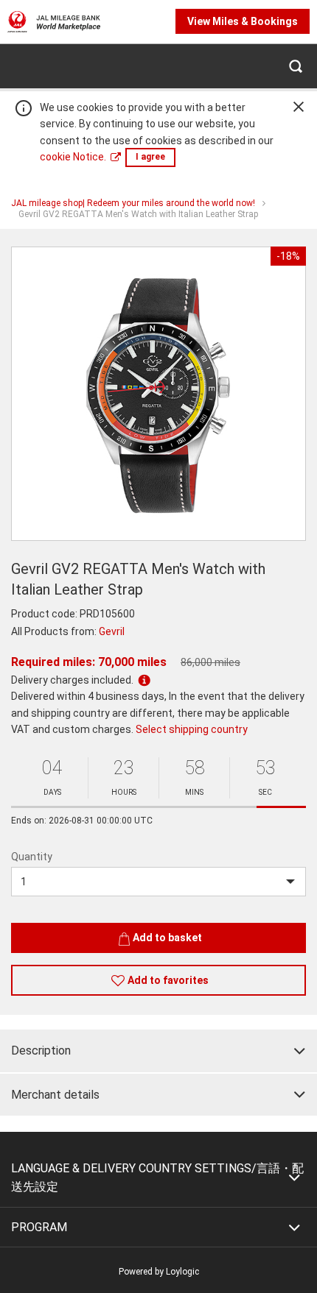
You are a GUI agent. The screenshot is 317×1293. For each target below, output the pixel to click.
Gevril (112, 631)
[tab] (158, 1051)
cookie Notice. (73, 157)
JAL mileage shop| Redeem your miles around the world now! (133, 203)
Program (39, 1227)
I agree (150, 157)
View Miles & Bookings (242, 21)
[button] (295, 66)
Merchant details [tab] (55, 1095)
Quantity (31, 856)
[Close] (298, 106)
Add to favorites (168, 980)
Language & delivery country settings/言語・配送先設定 (157, 1177)
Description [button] (41, 1051)
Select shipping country (192, 729)
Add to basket (167, 937)
